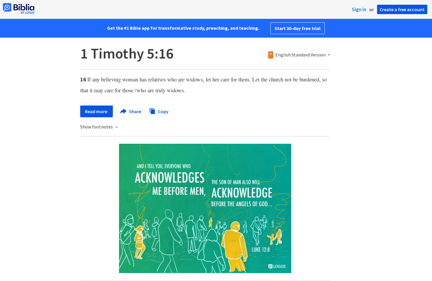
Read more (96, 111)
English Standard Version (300, 55)
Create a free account (402, 9)
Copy (162, 111)
